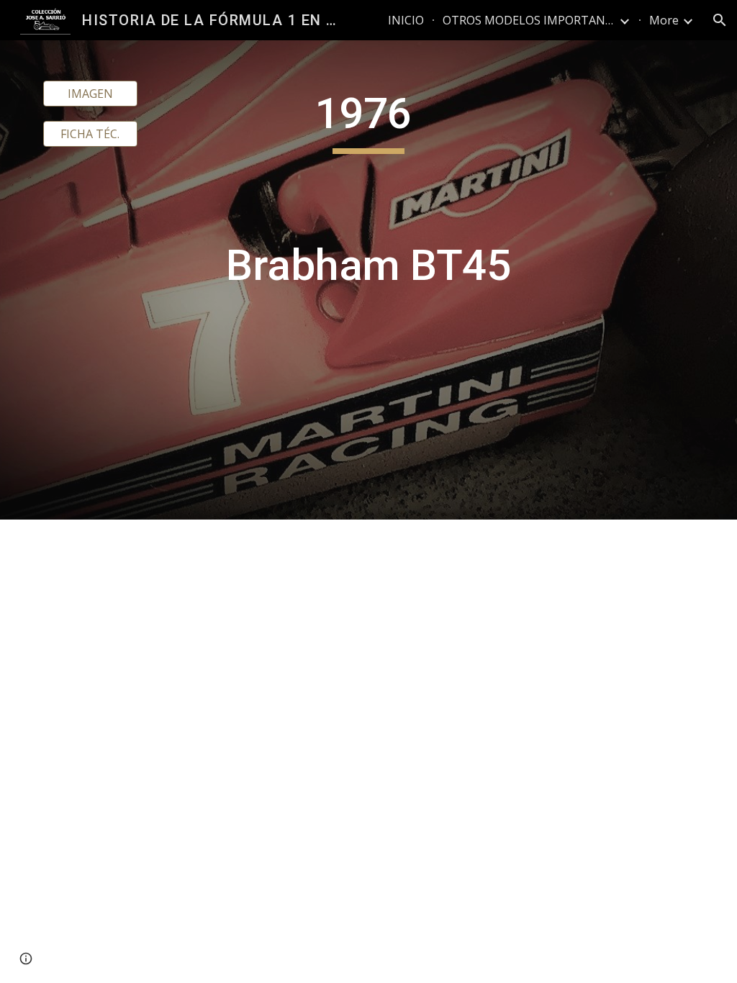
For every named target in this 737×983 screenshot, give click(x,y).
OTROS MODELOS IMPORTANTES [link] (529, 20)
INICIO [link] (406, 20)
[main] (368, 280)
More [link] (664, 20)
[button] (719, 20)
